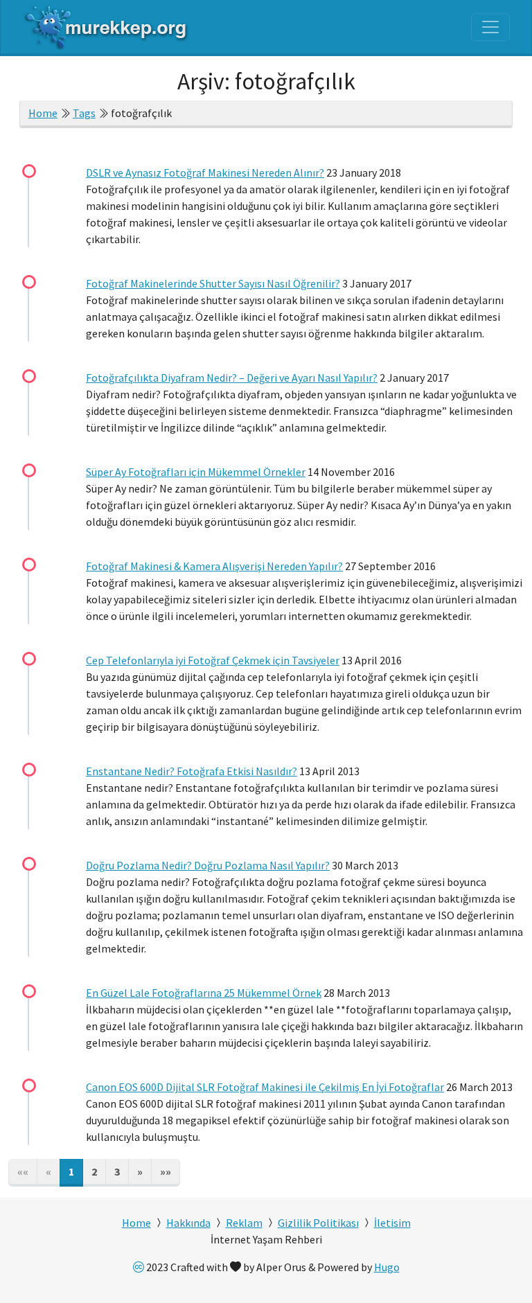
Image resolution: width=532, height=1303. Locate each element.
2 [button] (94, 1171)
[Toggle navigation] (490, 27)
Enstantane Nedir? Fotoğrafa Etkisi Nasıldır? (191, 771)
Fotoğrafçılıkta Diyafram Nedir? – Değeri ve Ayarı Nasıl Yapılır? (232, 377)
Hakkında (188, 1223)
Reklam (244, 1223)
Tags (84, 113)
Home (42, 113)
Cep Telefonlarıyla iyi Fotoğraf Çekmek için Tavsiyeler (212, 660)
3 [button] (117, 1171)
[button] (140, 1173)
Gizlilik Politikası (318, 1223)
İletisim (392, 1223)
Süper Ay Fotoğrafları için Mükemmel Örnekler (195, 472)
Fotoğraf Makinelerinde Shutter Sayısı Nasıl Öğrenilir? (213, 283)
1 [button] (71, 1171)
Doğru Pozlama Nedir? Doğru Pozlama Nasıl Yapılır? (208, 865)
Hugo (387, 1267)
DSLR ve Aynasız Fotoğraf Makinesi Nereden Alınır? (205, 172)
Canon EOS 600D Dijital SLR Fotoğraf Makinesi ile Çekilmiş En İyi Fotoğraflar (265, 1087)
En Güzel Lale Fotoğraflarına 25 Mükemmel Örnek (203, 993)
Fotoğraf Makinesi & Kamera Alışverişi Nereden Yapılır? (214, 566)
